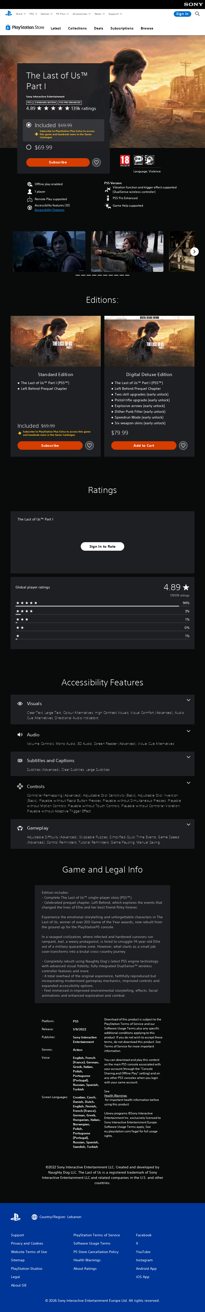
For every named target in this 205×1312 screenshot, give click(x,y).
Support (113, 13)
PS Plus (61, 13)
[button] (49, 210)
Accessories (79, 13)
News (98, 13)
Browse (147, 28)
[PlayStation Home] (8, 14)
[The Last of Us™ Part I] (49, 251)
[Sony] (193, 7)
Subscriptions (122, 28)
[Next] (194, 251)
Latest (56, 28)
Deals (98, 28)
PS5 (31, 13)
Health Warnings (115, 1096)
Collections (77, 28)
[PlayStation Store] (26, 27)
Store (19, 13)
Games (44, 13)
